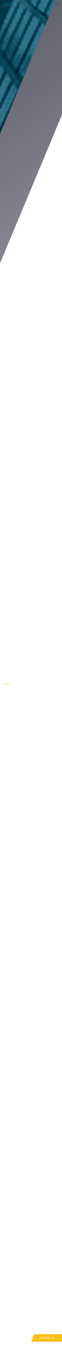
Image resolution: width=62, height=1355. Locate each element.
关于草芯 (7, 679)
